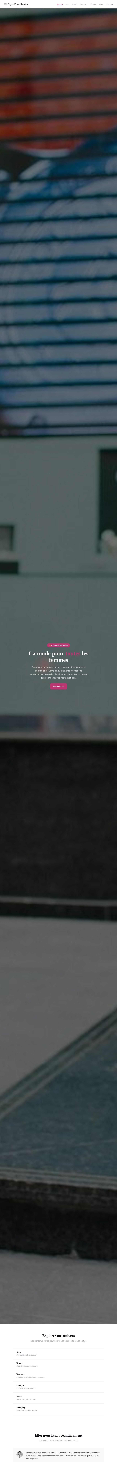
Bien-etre (83, 4)
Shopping (109, 4)
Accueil (60, 4)
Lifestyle (93, 4)
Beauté (74, 4)
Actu (67, 4)
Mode (101, 4)
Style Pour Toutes (16, 4)
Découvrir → (58, 686)
